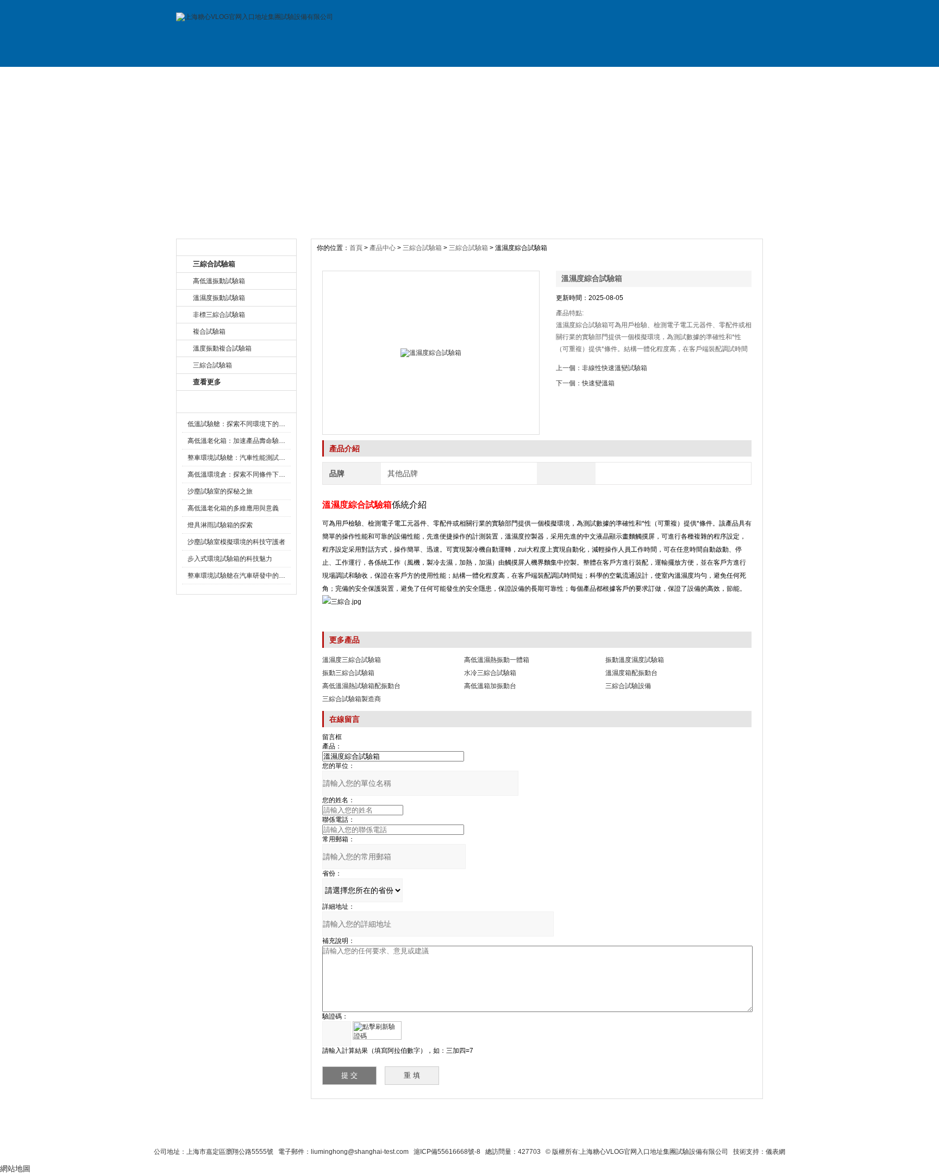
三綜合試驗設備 (628, 686)
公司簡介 (286, 77)
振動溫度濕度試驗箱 (634, 660)
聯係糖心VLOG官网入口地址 (443, 1131)
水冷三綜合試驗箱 (490, 673)
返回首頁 (598, 1131)
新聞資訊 (433, 77)
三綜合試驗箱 (422, 248)
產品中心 (383, 248)
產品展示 (360, 77)
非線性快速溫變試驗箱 (614, 368)
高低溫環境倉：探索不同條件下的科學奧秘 (249, 474)
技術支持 (580, 77)
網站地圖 (555, 1131)
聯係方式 (653, 77)
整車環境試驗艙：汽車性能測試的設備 (242, 457)
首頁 (356, 248)
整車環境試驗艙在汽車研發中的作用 (239, 575)
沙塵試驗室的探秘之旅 (220, 491)
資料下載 (506, 77)
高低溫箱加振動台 (490, 686)
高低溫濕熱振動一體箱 (496, 660)
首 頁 (213, 77)
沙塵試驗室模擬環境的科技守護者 (236, 542)
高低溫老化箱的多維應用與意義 (233, 508)
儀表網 (775, 1152)
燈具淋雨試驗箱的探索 (220, 525)
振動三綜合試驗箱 (348, 673)
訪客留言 (726, 77)
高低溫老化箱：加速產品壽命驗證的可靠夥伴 (252, 441)
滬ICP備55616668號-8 (447, 1152)
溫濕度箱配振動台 (631, 673)
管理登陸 (639, 1131)
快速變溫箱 (598, 383)
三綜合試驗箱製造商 (351, 699)
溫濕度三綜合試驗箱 (351, 660)
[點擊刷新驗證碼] (377, 1030)
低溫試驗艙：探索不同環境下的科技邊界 (246, 424)
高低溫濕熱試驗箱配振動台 (361, 686)
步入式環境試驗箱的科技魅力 (229, 559)
